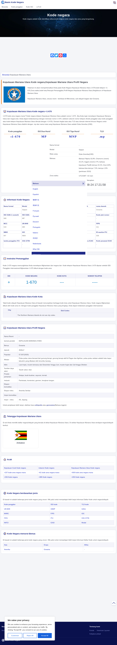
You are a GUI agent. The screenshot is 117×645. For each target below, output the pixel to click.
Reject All (30, 635)
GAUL (84, 509)
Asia (5, 545)
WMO (6, 232)
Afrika (86, 545)
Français (36, 211)
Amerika (7, 549)
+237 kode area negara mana (15, 472)
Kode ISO (29, 7)
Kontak (91, 630)
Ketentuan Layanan (103, 630)
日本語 (35, 238)
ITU (52, 518)
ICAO (53, 523)
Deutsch (36, 222)
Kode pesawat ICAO (104, 241)
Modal (24, 206)
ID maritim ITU (101, 232)
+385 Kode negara (45, 477)
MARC (6, 513)
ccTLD (38, 7)
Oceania (47, 549)
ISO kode (54, 504)
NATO (6, 523)
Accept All (44, 635)
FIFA (6, 518)
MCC (5, 223)
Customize (15, 635)
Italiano (35, 233)
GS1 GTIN (26, 241)
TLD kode (85, 504)
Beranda (5, 7)
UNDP (53, 509)
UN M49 (25, 223)
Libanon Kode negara (46, 468)
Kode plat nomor (102, 215)
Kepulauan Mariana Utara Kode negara (85, 468)
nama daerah (101, 206)
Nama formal (8, 206)
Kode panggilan (17, 7)
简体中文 (36, 205)
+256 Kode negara (11, 477)
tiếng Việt (36, 249)
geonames (51, 405)
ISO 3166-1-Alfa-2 (29, 215)
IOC (23, 232)
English (35, 189)
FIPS (98, 223)
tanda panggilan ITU (12, 241)
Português (36, 227)
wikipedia (38, 405)
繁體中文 (36, 200)
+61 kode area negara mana (49, 472)
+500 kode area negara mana (82, 472)
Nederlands (37, 244)
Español (36, 194)
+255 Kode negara (78, 477)
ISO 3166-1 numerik (11, 215)
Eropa (46, 545)
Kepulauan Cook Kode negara (15, 468)
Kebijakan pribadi (95, 634)
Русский (36, 216)
